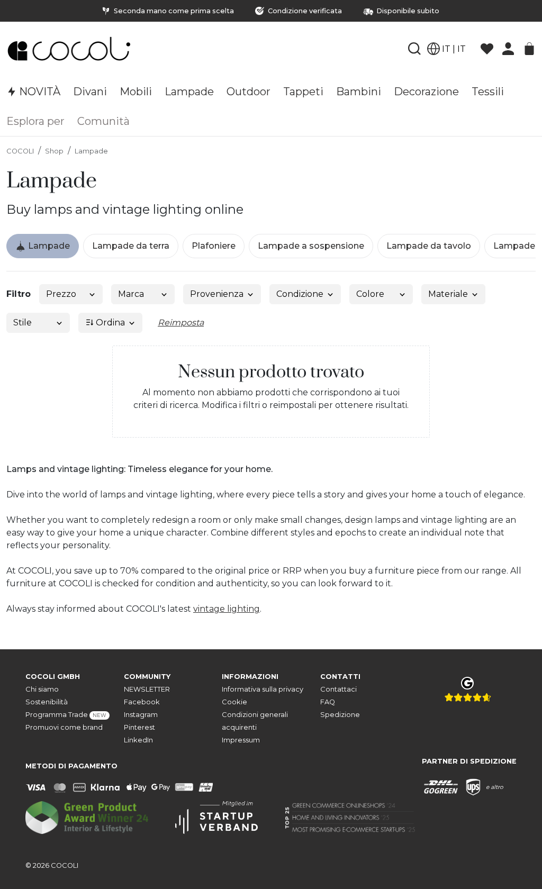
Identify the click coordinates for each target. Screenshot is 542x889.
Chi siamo (42, 689)
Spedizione (340, 715)
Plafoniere (214, 246)
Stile (22, 323)
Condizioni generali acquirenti (255, 721)
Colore (370, 294)
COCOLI (20, 151)
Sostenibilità (46, 702)
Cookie (234, 702)
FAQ (327, 702)
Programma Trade (65, 715)
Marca (131, 294)
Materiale (448, 294)
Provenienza (216, 294)
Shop (54, 151)
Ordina (109, 323)
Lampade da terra (130, 246)
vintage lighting (226, 609)
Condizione (299, 294)
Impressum (241, 740)
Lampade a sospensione (311, 246)
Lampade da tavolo (428, 246)
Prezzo (61, 294)
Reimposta (181, 323)
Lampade (91, 151)
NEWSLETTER (147, 689)
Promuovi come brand (64, 727)
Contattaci (338, 689)
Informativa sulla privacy (262, 689)
